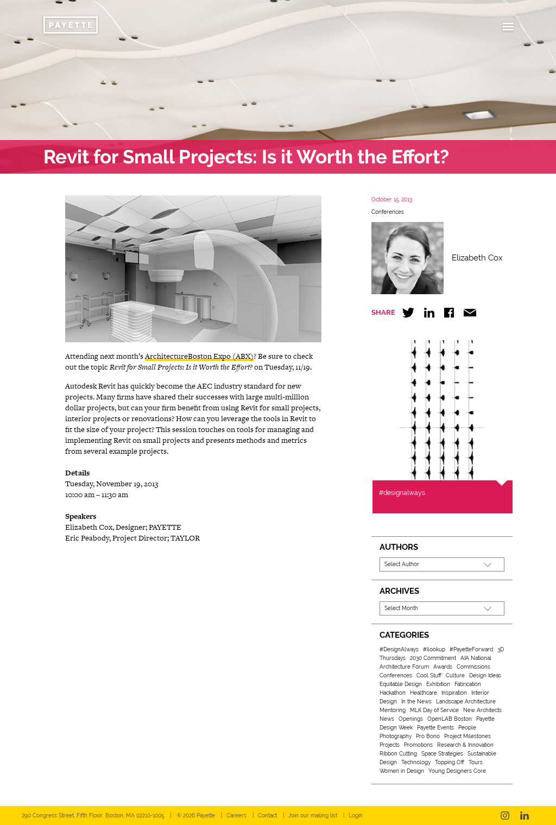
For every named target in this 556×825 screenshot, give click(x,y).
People (467, 728)
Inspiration (454, 693)
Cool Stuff (428, 675)
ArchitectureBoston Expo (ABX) (199, 356)
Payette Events (435, 728)
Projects (390, 745)
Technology (416, 762)
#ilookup (434, 649)
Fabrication (467, 684)
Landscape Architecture (466, 702)
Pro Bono (428, 736)
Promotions (418, 745)
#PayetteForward (471, 649)
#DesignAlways (399, 649)
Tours (476, 762)
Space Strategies (442, 754)
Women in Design (402, 771)
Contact (267, 815)
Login (356, 815)
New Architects (482, 710)
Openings (411, 719)
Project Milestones (467, 736)
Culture (455, 675)
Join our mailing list (312, 815)
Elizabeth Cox (477, 258)
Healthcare (423, 693)
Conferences (387, 212)
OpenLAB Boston (449, 719)
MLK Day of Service (434, 710)
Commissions (473, 667)
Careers (236, 815)
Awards (442, 667)
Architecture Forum (404, 667)
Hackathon (393, 693)
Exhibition (438, 684)
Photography (396, 736)
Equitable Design (401, 684)
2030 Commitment (433, 658)
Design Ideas (485, 675)
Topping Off (449, 762)
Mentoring (393, 710)
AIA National (475, 658)
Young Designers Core (457, 771)
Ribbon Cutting (398, 754)
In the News (416, 702)
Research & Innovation (465, 745)
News (387, 719)
